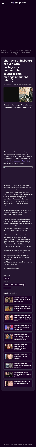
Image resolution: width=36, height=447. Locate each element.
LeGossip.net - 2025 (8, 444)
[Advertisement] (18, 29)
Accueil (3, 50)
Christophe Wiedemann (24, 84)
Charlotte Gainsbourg (17, 285)
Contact (25, 444)
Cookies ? (30, 444)
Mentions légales (18, 444)
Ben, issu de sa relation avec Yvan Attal (16, 161)
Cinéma (10, 50)
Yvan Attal (7, 288)
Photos (6, 285)
